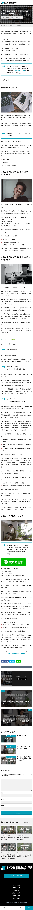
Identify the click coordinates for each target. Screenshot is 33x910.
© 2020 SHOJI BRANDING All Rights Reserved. (16, 902)
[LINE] (18, 661)
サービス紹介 (16, 885)
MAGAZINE (16, 890)
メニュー (20, 908)
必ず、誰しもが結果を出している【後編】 (8, 838)
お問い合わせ (16, 898)
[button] (16, 102)
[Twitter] (12, 661)
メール (3, 799)
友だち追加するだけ (20, 70)
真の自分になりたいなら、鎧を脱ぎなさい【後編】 (24, 855)
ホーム (4, 908)
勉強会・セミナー (16, 893)
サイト (2, 805)
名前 (2, 793)
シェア (12, 909)
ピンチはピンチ (21, 735)
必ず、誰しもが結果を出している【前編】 (24, 838)
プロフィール (16, 888)
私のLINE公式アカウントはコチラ (16, 654)
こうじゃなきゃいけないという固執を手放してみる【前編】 (24, 759)
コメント (3, 778)
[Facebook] (5, 661)
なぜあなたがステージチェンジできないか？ (24, 747)
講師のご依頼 (16, 895)
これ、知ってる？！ (17, 17)
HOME (4, 25)
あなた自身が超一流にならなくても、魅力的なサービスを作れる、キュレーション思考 (8, 856)
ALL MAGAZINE (11, 25)
